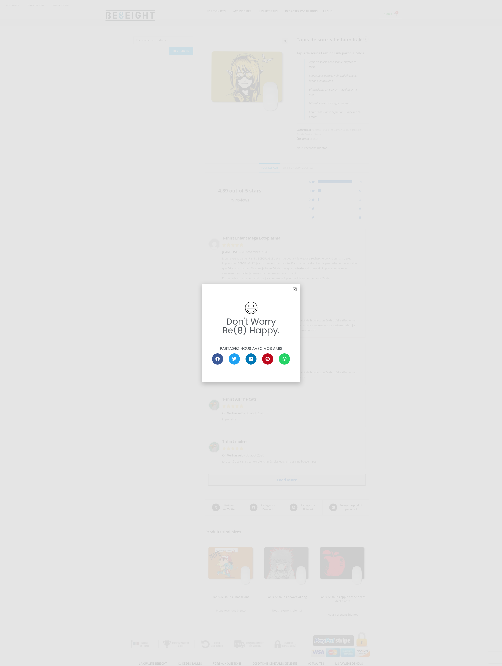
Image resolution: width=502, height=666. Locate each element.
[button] (294, 289)
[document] (251, 333)
